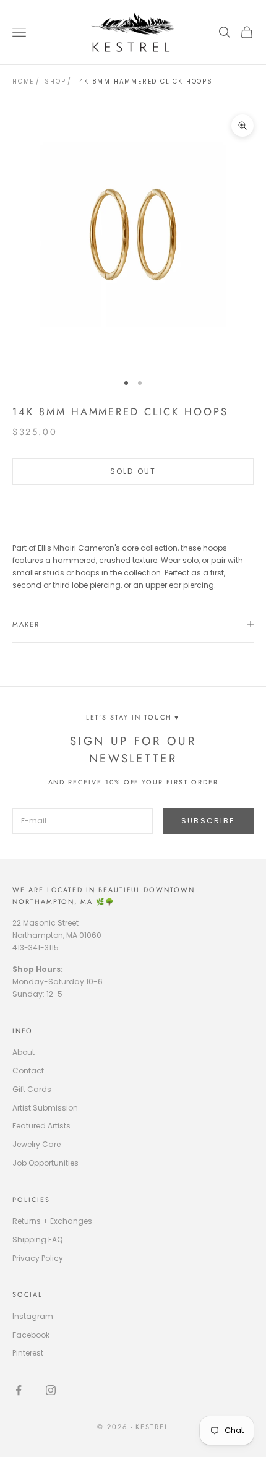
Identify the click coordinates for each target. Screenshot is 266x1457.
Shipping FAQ (37, 1239)
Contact (28, 1070)
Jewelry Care (36, 1144)
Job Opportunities (45, 1163)
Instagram (32, 1316)
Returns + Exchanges (52, 1221)
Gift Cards (31, 1089)
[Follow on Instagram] (51, 1390)
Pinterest (27, 1352)
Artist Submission (45, 1107)
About (23, 1052)
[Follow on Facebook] (18, 1390)
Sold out (133, 471)
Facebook (30, 1335)
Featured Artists (41, 1125)
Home (23, 81)
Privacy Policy (37, 1258)
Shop (55, 81)
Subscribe (207, 820)
